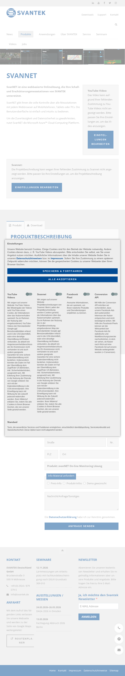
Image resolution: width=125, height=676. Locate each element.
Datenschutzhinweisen (29, 258)
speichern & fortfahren (62, 271)
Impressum (57, 258)
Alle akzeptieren (62, 279)
